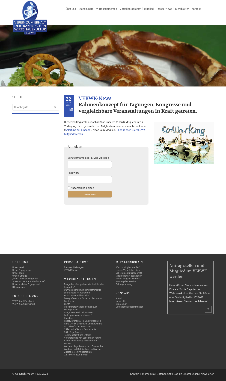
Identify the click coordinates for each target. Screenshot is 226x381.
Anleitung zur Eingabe (77, 130)
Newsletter (207, 374)
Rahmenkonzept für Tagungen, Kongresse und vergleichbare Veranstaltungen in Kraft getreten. (138, 108)
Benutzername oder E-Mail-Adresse (88, 157)
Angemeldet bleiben (82, 188)
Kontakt (134, 374)
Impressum (148, 374)
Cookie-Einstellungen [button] (186, 374)
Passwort (73, 172)
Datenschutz (164, 374)
